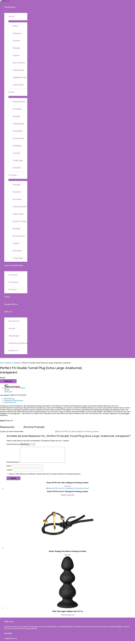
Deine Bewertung (13, 444)
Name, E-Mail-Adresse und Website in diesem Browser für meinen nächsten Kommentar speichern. (45, 474)
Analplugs (16, 363)
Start (2, 363)
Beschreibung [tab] (9, 399)
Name (9, 466)
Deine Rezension (13, 462)
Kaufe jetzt (8, 381)
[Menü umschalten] (15, 12)
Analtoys (8, 363)
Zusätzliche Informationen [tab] (13, 400)
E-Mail (9, 470)
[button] (16, 7)
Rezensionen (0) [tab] (10, 402)
